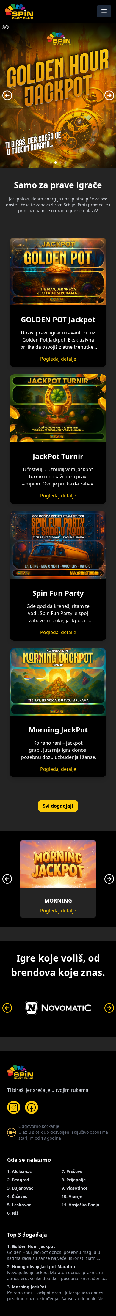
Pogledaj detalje (58, 359)
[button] (51, 162)
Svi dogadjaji (58, 806)
